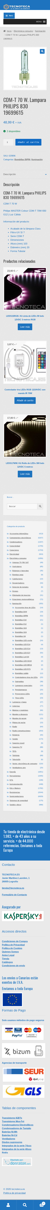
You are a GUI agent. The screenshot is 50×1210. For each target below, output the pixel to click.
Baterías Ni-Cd (9, 1135)
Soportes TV (17, 747)
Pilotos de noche (18, 723)
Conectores (14, 550)
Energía (13, 772)
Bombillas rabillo (21, 673)
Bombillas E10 (21, 620)
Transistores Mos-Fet (13, 1121)
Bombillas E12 (21, 624)
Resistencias (15, 792)
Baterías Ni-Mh (9, 1132)
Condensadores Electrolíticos (17, 1125)
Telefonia (15, 755)
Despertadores (18, 583)
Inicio (9, 31)
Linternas (16, 706)
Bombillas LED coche (23, 640)
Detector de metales (20, 587)
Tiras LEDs (19, 698)
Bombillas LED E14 (22, 645)
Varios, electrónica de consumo (24, 764)
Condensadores (16, 542)
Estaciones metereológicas (23, 599)
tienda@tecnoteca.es (13, 888)
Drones (15, 591)
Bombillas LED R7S (23, 669)
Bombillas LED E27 (22, 653)
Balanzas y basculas (20, 571)
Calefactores (17, 579)
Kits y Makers (15, 788)
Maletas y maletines (20, 710)
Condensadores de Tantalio (16, 1128)
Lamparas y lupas (19, 702)
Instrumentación (16, 784)
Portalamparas (21, 690)
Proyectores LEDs (22, 694)
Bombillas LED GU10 (23, 661)
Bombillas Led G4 (22, 657)
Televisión (16, 760)
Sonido (15, 739)
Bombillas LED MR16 (23, 665)
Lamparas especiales (23, 686)
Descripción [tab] (9, 174)
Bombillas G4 (20, 636)
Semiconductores (17, 796)
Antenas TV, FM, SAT (20, 563)
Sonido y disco (15, 805)
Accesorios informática (19, 534)
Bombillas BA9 (21, 612)
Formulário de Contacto (14, 895)
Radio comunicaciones (21, 731)
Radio (14, 727)
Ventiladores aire (19, 768)
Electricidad (14, 554)
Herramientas (15, 776)
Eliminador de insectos (21, 595)
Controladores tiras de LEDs (26, 677)
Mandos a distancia (20, 714)
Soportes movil (18, 743)
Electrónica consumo (23, 31)
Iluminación (40, 31)
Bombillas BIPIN (22, 159)
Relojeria (15, 735)
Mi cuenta (8, 1205)
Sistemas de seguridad (19, 801)
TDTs (14, 751)
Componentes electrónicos (20, 538)
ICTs (11, 780)
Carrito (38, 1202)
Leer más (25, 327)
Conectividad (15, 546)
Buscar (25, 1205)
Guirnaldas (19, 682)
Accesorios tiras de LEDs (25, 608)
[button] (39, 21)
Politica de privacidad (14, 1193)
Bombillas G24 (21, 628)
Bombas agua (17, 575)
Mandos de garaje (19, 718)
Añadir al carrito (28, 142)
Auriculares (17, 567)
